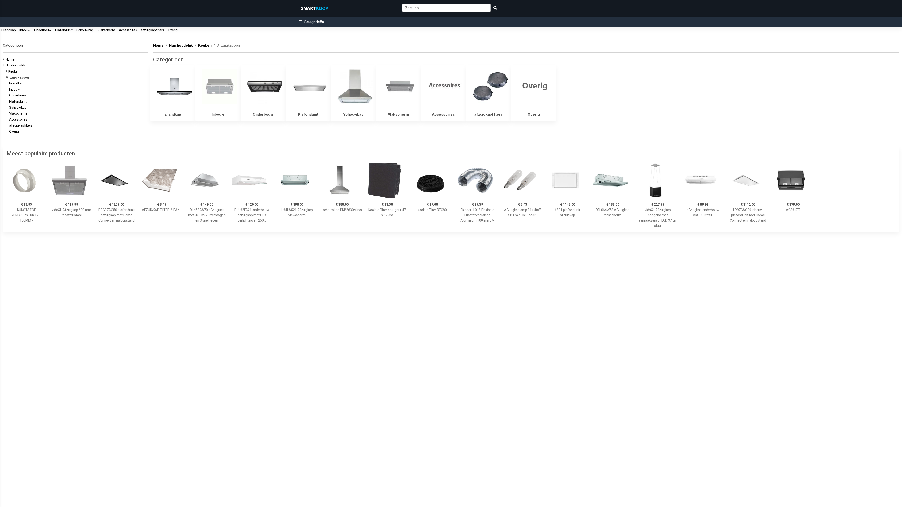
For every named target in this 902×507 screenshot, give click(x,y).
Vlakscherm (106, 30)
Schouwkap (85, 30)
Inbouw (25, 30)
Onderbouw (43, 30)
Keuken (14, 71)
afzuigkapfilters (152, 30)
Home (11, 59)
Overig (173, 30)
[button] (311, 22)
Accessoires (127, 30)
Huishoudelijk (16, 65)
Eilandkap (8, 30)
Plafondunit (64, 30)
